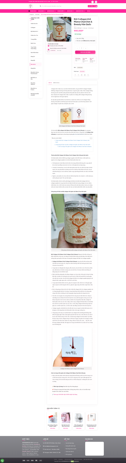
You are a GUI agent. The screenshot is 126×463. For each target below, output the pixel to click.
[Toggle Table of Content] (90, 138)
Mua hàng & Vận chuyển (71, 448)
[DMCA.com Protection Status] (75, 461)
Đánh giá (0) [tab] (56, 82)
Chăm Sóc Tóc (79, 11)
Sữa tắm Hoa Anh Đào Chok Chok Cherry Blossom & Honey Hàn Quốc (65, 425)
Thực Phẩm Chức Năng (33, 48)
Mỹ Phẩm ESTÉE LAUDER (35, 94)
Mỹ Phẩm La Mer (34, 78)
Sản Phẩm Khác (34, 52)
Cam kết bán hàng (70, 443)
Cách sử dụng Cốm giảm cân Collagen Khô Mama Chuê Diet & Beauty (74, 146)
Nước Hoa (69, 11)
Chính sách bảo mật (68, 459)
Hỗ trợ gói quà (69, 454)
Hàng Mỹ (33, 60)
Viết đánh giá (91, 28)
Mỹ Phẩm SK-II (34, 31)
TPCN (88, 11)
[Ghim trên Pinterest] (85, 75)
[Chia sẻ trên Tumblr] (88, 75)
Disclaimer (61, 459)
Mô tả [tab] (50, 82)
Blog (89, 1)
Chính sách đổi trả (70, 451)
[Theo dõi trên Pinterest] (96, 2)
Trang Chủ (33, 11)
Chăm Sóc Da (50, 11)
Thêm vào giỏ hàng (85, 52)
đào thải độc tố (80, 134)
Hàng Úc (33, 56)
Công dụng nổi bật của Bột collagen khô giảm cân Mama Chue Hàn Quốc (73, 144)
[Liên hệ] (2, 460)
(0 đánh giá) (84, 28)
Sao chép (59, 50)
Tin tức (55, 459)
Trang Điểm (60, 11)
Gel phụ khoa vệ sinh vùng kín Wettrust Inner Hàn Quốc (91, 425)
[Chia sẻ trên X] (78, 75)
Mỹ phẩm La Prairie (34, 89)
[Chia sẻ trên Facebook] (75, 75)
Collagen (40, 11)
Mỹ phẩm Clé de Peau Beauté (35, 73)
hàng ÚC (29, 451)
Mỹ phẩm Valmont (33, 83)
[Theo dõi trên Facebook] (92, 2)
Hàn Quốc (37, 14)
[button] (92, 6)
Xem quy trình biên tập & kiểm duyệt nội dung (65, 394)
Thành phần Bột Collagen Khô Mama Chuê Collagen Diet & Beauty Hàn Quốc (72, 141)
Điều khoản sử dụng (78, 459)
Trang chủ (32, 14)
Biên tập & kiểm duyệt (88, 459)
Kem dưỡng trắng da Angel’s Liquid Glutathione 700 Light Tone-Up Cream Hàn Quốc (52, 425)
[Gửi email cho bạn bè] (81, 75)
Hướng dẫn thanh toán (70, 446)
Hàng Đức (33, 68)
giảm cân (74, 134)
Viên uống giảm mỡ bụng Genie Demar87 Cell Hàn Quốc (79, 425)
